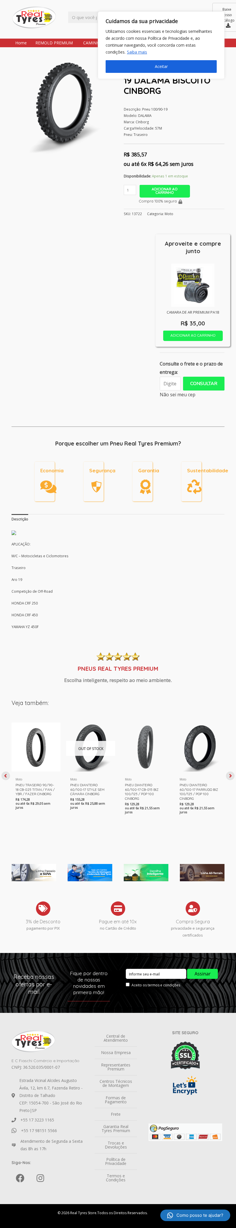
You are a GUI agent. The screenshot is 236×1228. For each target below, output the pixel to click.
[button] (5, 776)
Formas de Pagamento (116, 1099)
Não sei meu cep (177, 394)
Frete (116, 1114)
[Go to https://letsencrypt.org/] (185, 1085)
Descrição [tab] (20, 519)
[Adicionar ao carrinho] (54, 732)
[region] (161, 45)
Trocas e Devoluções (116, 1145)
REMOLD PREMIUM (54, 43)
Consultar (203, 383)
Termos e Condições (115, 1177)
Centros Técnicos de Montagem (116, 1083)
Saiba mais (137, 52)
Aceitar (161, 66)
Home (21, 43)
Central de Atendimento (116, 1038)
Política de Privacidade (115, 1161)
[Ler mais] (109, 732)
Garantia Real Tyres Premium (116, 1128)
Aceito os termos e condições (156, 985)
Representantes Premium (115, 1067)
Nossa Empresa (116, 1052)
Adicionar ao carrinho (165, 191)
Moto (169, 213)
